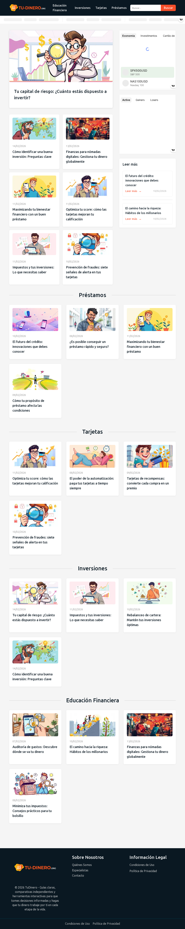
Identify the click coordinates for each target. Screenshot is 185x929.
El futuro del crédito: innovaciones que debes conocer (141, 180)
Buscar (168, 8)
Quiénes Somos (82, 865)
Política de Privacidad (143, 871)
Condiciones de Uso (142, 865)
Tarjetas (101, 8)
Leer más (133, 191)
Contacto (78, 875)
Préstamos (119, 8)
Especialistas (80, 870)
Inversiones (83, 8)
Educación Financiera (60, 8)
